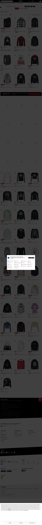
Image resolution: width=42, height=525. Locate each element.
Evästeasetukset (10, 510)
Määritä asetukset (32, 522)
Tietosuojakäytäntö (26, 510)
